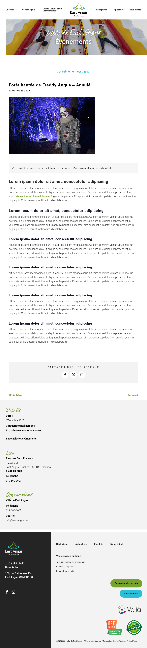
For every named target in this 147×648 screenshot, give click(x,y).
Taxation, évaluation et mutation (70, 562)
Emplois (98, 544)
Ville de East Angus (17, 500)
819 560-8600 (16, 562)
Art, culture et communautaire (23, 430)
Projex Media (132, 641)
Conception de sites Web (113, 641)
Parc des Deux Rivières (19, 458)
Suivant (132, 395)
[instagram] (13, 592)
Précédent (16, 395)
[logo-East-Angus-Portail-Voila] (130, 606)
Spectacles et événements (21, 438)
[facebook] (7, 592)
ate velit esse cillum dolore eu (33, 196)
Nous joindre (117, 544)
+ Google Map (14, 470)
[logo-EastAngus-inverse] (13, 542)
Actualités (81, 544)
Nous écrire (11, 567)
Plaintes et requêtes (65, 566)
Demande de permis (65, 571)
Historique (62, 544)
